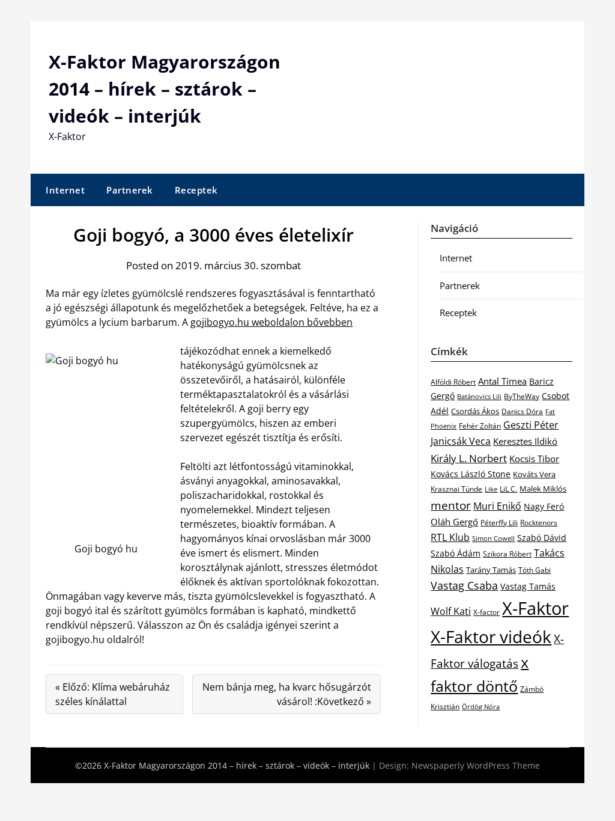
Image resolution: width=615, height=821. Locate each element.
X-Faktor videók (491, 636)
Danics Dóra (522, 411)
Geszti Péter (531, 425)
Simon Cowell (493, 538)
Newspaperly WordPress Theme (475, 765)
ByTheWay (521, 396)
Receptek (196, 190)
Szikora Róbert (507, 553)
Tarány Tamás (491, 569)
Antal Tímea (502, 381)
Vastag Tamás (528, 586)
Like (491, 489)
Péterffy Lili (499, 522)
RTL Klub (450, 537)
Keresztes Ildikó (525, 441)
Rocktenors (538, 522)
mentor (451, 505)
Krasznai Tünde (456, 489)
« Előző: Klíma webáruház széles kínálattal (112, 694)
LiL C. (508, 488)
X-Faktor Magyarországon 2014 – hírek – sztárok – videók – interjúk (164, 88)
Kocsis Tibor (534, 459)
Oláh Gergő (454, 522)
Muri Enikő (497, 506)
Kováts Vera (534, 474)
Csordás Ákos (475, 411)
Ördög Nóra (481, 707)
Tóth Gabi (534, 570)
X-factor (486, 612)
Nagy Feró (544, 506)
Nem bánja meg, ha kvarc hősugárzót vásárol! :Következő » (286, 694)
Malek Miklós (543, 488)
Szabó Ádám (455, 553)
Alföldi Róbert (453, 381)
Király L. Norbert (469, 458)
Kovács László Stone (470, 474)
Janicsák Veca (461, 441)
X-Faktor (535, 608)
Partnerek (129, 190)
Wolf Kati (451, 611)
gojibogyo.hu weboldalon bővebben (271, 322)
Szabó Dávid (541, 537)
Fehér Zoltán (480, 425)
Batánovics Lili (479, 396)
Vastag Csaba (464, 585)
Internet (65, 190)
